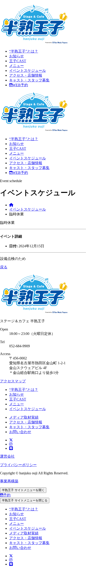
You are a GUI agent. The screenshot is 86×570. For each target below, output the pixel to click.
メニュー (16, 66)
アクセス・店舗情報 (25, 75)
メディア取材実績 (24, 417)
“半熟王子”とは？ (23, 51)
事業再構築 (9, 481)
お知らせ (16, 56)
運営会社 (7, 456)
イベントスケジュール (27, 70)
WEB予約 (20, 85)
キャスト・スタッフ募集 (29, 80)
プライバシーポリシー (18, 465)
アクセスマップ (13, 381)
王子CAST (17, 61)
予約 (7, 495)
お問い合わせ (20, 432)
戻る (3, 267)
